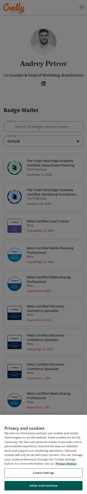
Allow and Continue (43, 485)
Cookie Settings (43, 473)
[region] (43, 454)
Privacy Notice (66, 464)
